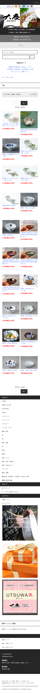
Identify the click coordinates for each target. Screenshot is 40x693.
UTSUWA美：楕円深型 (13, 69)
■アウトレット (6, 488)
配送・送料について (17, 681)
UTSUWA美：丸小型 (27, 69)
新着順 (18, 94)
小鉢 (11, 77)
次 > (24, 103)
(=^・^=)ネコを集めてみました (10, 492)
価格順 (13, 94)
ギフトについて (15, 71)
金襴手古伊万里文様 (14, 67)
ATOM (31, 683)
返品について (26, 681)
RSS (28, 683)
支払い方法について (7, 681)
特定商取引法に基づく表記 (8, 683)
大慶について (25, 71)
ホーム (21, 45)
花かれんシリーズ (26, 67)
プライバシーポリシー (21, 683)
